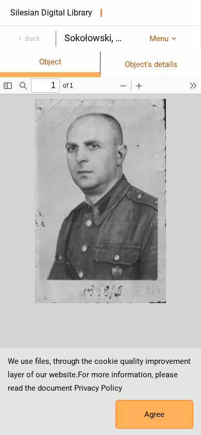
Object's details (151, 64)
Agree (154, 414)
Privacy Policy (98, 388)
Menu (159, 38)
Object (50, 61)
